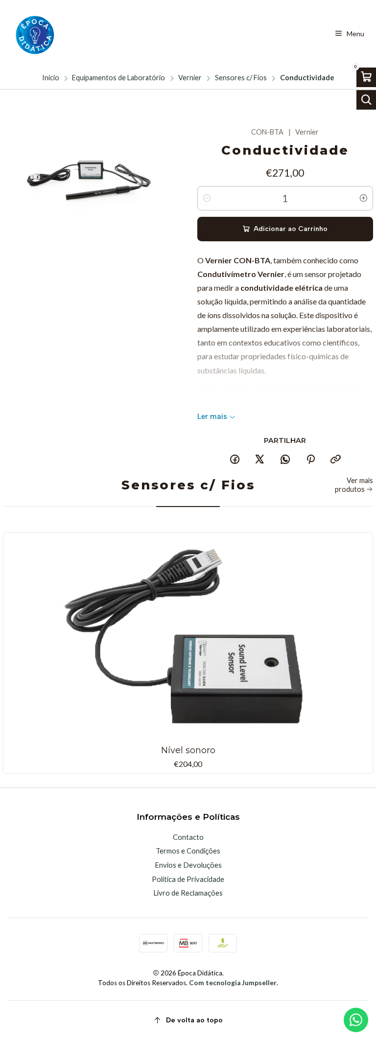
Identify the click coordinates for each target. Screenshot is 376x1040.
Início (50, 77)
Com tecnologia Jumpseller (233, 983)
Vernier (190, 77)
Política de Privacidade (188, 879)
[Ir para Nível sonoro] (188, 638)
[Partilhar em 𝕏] (260, 459)
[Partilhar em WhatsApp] (285, 459)
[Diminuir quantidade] (206, 198)
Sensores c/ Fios (241, 77)
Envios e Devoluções (188, 864)
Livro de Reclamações (188, 892)
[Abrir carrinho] (366, 77)
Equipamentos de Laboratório (118, 77)
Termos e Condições (188, 850)
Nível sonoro (188, 750)
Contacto (188, 836)
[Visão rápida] (360, 636)
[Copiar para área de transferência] (336, 459)
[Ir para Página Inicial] (33, 33)
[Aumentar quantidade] (364, 198)
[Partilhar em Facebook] (234, 459)
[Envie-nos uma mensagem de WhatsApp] (356, 1020)
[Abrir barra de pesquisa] (366, 100)
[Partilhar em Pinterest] (310, 459)
